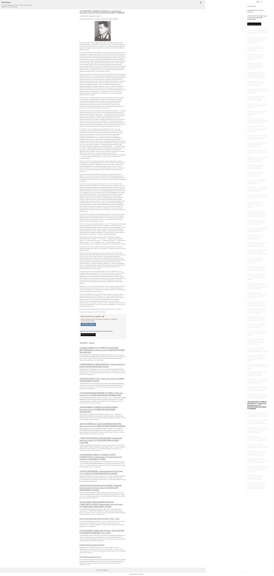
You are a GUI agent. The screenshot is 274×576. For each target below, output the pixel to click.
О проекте (99, 570)
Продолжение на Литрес (254, 24)
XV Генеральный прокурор (90, 557)
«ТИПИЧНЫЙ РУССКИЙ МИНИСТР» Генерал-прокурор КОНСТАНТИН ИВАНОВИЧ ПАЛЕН (102, 365)
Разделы (105, 570)
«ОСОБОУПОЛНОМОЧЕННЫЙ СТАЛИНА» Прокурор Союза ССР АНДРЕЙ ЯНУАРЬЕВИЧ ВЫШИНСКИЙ (101, 394)
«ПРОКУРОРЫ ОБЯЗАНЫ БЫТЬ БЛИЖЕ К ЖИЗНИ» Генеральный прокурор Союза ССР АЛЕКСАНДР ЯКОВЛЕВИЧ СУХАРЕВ (100, 487)
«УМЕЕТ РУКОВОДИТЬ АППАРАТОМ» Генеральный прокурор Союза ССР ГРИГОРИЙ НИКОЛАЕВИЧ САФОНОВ (100, 440)
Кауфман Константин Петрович (91, 545)
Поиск (259, 1)
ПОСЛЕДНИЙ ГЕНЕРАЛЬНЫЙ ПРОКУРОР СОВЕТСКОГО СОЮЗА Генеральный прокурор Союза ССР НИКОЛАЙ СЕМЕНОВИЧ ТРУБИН (101, 504)
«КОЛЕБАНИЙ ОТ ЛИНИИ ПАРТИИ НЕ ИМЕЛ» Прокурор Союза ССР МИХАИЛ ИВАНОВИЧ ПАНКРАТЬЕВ (98, 409)
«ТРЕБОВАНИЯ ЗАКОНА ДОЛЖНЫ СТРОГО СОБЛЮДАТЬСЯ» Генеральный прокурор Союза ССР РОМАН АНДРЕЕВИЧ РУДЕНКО (100, 456)
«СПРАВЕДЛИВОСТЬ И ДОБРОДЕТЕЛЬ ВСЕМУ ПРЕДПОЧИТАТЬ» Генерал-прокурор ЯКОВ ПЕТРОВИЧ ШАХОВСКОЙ (102, 349)
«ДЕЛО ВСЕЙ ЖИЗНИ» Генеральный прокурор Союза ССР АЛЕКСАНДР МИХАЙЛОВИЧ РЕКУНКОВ (101, 472)
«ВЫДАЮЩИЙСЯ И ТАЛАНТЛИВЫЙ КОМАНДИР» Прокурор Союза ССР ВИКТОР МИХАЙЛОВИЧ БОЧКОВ (102, 424)
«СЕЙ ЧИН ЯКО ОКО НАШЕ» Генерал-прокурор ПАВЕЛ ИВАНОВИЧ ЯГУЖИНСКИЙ (257, 17)
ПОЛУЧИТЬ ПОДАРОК (88, 324)
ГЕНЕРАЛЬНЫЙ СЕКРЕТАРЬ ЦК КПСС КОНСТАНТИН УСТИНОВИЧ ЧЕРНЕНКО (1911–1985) (101, 531)
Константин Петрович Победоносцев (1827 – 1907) (99, 518)
